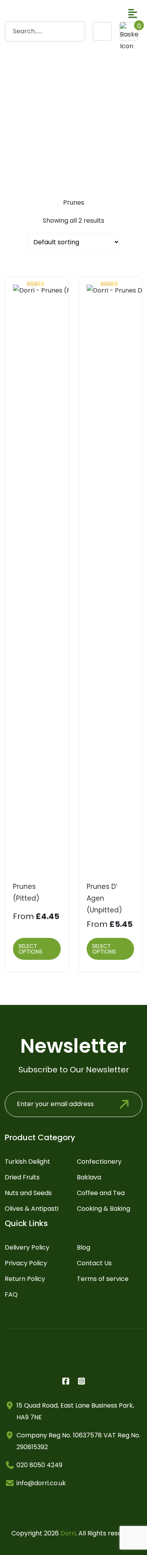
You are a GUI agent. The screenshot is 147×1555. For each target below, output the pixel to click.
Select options (30, 949)
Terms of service (103, 1278)
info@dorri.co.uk (41, 1483)
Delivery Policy (27, 1247)
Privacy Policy (26, 1263)
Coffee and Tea (101, 1192)
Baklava (89, 1177)
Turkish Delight (27, 1161)
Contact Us (94, 1263)
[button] (132, 13)
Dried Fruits (22, 1177)
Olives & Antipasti (31, 1208)
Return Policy (25, 1278)
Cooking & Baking (103, 1208)
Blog (83, 1247)
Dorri (68, 1533)
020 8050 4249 (39, 1465)
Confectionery (99, 1161)
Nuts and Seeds (28, 1192)
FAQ (11, 1294)
